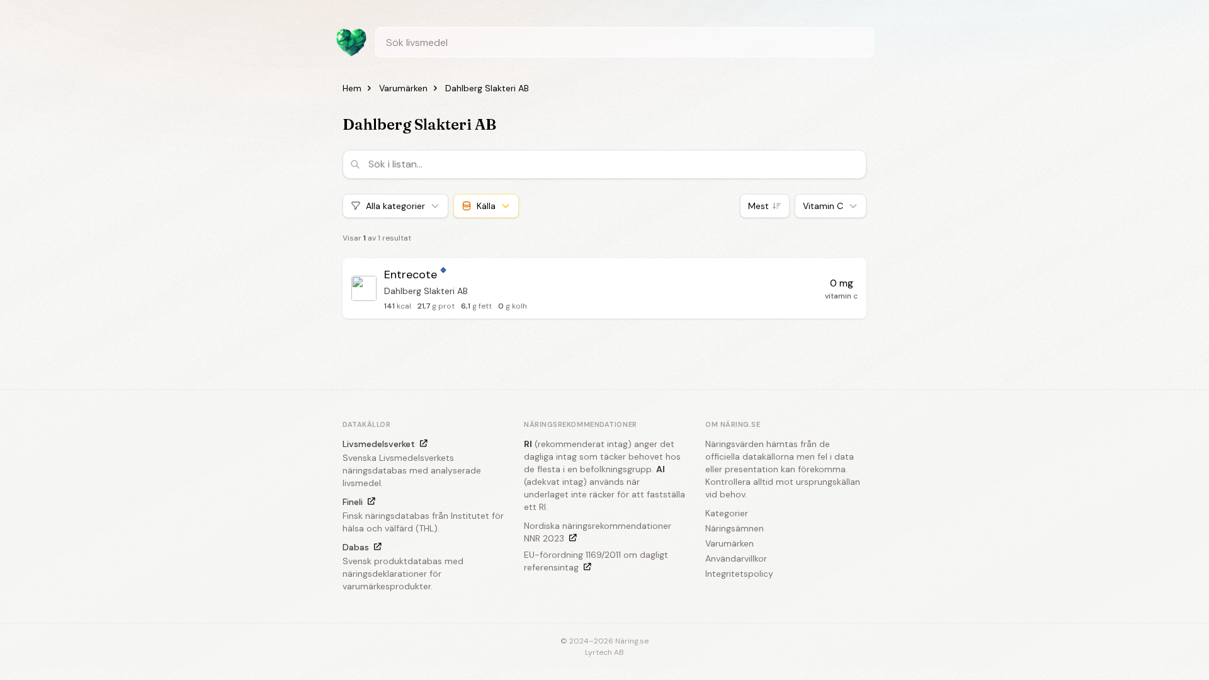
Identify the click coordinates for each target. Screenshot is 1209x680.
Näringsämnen (734, 528)
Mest (758, 206)
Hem (352, 88)
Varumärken (403, 88)
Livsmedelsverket (379, 444)
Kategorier (726, 513)
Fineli (353, 501)
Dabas (356, 547)
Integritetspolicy (739, 573)
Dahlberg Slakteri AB (487, 88)
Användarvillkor (736, 558)
